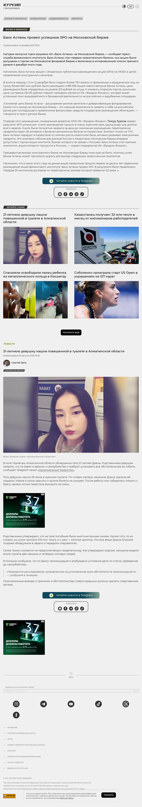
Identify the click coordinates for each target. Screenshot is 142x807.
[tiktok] (98, 704)
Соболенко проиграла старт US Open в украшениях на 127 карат (106, 274)
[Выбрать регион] (124, 6)
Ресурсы (77, 18)
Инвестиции (38, 18)
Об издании (12, 727)
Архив (9, 739)
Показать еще (71, 332)
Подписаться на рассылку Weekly (19, 687)
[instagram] (16, 704)
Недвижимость (58, 18)
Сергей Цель (19, 362)
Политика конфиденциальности (21, 733)
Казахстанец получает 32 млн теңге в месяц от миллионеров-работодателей (106, 216)
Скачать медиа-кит (15, 762)
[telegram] (43, 704)
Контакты (11, 751)
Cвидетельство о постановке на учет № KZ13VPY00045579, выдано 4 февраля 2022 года (35, 786)
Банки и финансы (16, 18)
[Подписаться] (137, 690)
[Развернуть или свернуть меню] (137, 6)
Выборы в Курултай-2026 (17, 768)
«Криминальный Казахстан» (56, 470)
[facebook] (16, 715)
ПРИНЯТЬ (109, 795)
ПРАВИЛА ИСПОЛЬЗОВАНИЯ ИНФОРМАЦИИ (24, 757)
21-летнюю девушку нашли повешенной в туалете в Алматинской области (34, 218)
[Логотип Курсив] (12, 4)
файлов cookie (66, 798)
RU (130, 6)
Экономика (12, 8)
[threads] (125, 704)
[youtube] (71, 704)
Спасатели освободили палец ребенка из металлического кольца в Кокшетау (34, 274)
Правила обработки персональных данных (26, 745)
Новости (9, 343)
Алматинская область (14, 370)
